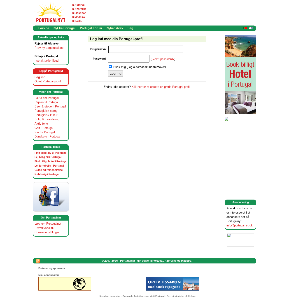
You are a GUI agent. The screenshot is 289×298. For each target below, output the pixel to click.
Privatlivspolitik (44, 228)
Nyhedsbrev (115, 28)
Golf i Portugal (44, 128)
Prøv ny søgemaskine (49, 47)
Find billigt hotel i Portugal (51, 161)
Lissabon (80, 13)
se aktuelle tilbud (47, 60)
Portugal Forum (91, 28)
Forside (43, 28)
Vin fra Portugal (45, 132)
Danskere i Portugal (47, 136)
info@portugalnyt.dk (239, 225)
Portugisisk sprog (46, 110)
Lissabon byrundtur (109, 296)
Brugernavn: (98, 49)
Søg (130, 28)
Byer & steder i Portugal (50, 106)
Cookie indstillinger (47, 232)
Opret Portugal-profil (48, 81)
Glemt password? (162, 59)
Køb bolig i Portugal (47, 174)
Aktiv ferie (41, 123)
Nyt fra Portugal (64, 28)
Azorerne (80, 9)
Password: (100, 58)
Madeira (80, 17)
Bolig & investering (47, 119)
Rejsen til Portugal (46, 102)
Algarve (80, 5)
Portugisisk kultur (46, 115)
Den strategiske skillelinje (181, 296)
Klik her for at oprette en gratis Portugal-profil (161, 86)
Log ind (40, 77)
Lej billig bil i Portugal (48, 157)
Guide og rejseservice (49, 170)
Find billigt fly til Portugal (50, 152)
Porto (78, 21)
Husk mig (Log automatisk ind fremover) (139, 67)
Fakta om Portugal (47, 98)
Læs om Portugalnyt (48, 223)
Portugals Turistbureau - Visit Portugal (144, 296)
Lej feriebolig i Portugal (49, 165)
